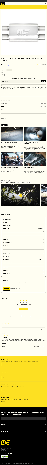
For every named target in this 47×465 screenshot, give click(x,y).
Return (10, 282)
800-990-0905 (4, 450)
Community (4, 428)
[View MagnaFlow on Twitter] (2, 453)
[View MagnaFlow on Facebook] (11, 453)
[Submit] (44, 418)
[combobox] (17, 316)
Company (3, 424)
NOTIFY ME (43, 81)
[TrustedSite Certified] (4, 456)
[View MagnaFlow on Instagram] (8, 453)
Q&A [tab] (7, 298)
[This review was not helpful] (43, 329)
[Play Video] (20, 195)
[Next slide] (45, 32)
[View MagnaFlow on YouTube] (5, 453)
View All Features (4, 118)
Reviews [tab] (2, 298)
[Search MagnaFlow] (42, 3)
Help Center (4, 431)
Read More (42, 88)
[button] (45, 3)
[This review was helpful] (41, 329)
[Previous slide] (2, 32)
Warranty (15, 282)
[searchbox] (5, 316)
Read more (4, 343)
